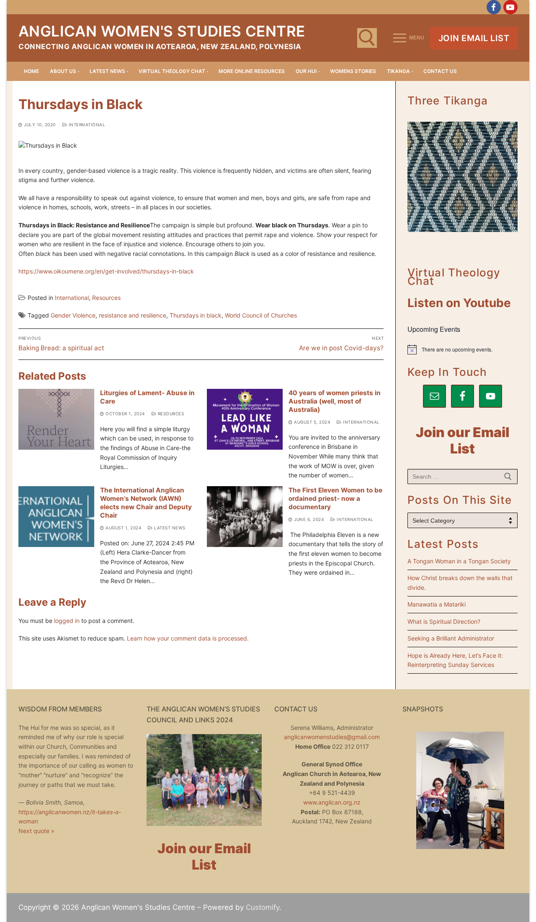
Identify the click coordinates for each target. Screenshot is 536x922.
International (86, 124)
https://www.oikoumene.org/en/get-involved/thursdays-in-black (106, 271)
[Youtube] (510, 7)
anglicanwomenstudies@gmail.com (332, 736)
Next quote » (36, 830)
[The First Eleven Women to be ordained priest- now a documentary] (245, 516)
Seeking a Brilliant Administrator (450, 638)
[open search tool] (367, 38)
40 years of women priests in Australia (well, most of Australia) (335, 401)
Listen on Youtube (459, 303)
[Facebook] (494, 7)
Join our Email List (462, 440)
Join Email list (474, 38)
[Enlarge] (369, 155)
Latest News (169, 527)
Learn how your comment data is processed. (188, 638)
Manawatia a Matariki (436, 604)
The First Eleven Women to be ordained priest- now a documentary (335, 498)
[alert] (462, 349)
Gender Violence (73, 315)
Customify (262, 907)
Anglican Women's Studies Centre (161, 31)
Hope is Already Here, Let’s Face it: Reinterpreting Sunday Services (455, 660)
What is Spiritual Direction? (443, 621)
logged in (67, 620)
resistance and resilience (132, 315)
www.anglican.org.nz (332, 802)
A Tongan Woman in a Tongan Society (459, 561)
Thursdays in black (196, 315)
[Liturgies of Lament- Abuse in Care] (56, 419)
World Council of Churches (261, 315)
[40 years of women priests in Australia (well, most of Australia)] (245, 419)
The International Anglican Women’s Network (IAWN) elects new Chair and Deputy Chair (146, 502)
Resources (106, 297)
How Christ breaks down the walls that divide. (460, 582)
